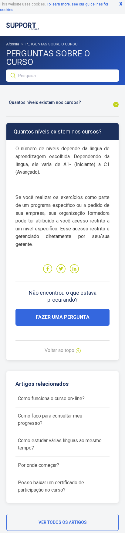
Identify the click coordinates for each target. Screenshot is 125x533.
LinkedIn (74, 268)
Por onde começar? (38, 465)
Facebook (47, 268)
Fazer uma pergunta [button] (63, 317)
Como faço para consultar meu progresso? (50, 419)
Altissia (12, 44)
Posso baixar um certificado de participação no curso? (51, 486)
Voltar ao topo (59, 350)
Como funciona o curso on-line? (51, 398)
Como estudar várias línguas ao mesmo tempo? (60, 444)
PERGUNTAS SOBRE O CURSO (51, 44)
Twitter (61, 268)
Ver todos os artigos (63, 522)
